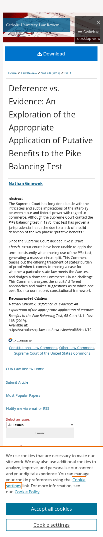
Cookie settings (52, 524)
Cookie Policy (27, 492)
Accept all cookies (51, 508)
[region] (51, 491)
